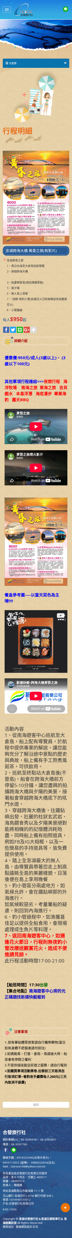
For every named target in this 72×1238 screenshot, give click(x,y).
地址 (5, 1190)
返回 (36, 1104)
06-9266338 (29, 1139)
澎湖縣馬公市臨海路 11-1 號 (26, 1190)
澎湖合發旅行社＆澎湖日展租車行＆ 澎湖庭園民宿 (23, 9)
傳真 (5, 1144)
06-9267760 (19, 1144)
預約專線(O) (10, 1139)
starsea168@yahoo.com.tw (28, 1166)
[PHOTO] (36, 197)
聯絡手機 (8, 1157)
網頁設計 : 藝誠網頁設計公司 (20, 1226)
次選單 (12, 63)
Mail (5, 1166)
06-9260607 (48, 1139)
